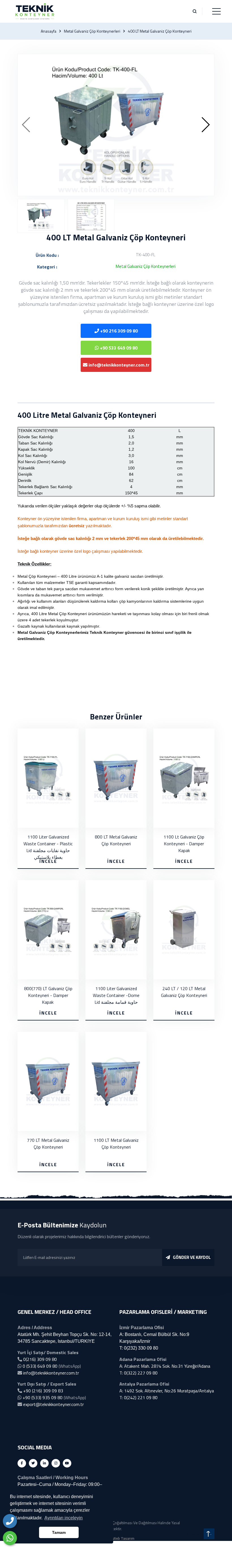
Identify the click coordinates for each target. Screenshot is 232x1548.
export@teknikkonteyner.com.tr (53, 1404)
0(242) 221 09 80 (141, 1397)
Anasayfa (48, 31)
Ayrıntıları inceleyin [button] (63, 1517)
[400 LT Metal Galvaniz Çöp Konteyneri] (116, 125)
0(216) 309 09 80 (40, 1359)
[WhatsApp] (10, 1538)
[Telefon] (10, 1521)
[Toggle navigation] (216, 11)
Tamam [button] (59, 1532)
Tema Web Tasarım (118, 1538)
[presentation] (26, 125)
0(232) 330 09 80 (141, 1348)
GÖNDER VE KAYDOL (192, 1257)
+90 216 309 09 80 (118, 330)
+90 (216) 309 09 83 (43, 1390)
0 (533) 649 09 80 (40, 1366)
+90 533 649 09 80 (118, 347)
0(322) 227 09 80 (141, 1372)
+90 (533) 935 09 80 (43, 1397)
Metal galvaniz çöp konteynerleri (92, 31)
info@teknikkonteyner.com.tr (118, 364)
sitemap (194, 1534)
